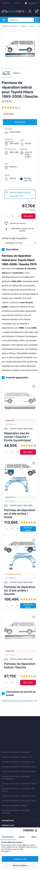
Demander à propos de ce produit (22, 230)
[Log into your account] (30, 11)
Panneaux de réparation (10, 26)
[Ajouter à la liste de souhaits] (33, 386)
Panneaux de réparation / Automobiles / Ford (18, 762)
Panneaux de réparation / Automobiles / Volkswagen (16, 811)
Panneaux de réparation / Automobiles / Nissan (19, 784)
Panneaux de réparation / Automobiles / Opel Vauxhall (18, 790)
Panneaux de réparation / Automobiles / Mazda (19, 771)
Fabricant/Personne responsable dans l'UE (19, 701)
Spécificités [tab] (20, 122)
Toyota (32, 26)
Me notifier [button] (28, 216)
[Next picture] (34, 49)
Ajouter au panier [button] (28, 528)
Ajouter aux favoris (18, 223)
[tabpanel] (20, 157)
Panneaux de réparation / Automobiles (16, 752)
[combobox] (20, 243)
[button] (7, 216)
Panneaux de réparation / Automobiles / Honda (19, 767)
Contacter (6, 3)
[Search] (36, 20)
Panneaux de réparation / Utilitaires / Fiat (16, 757)
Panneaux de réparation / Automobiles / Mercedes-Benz (16, 777)
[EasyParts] (13, 11)
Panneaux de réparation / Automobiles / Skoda (19, 796)
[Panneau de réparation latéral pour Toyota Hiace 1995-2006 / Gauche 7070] (6, 73)
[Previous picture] (5, 49)
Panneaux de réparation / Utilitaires (14, 805)
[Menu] (4, 20)
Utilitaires (23, 26)
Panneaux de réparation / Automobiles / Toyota (19, 801)
